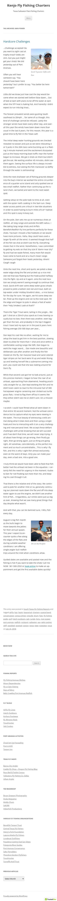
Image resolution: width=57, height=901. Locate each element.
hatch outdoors (19, 619)
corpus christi (20, 615)
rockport (24, 622)
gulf (10, 619)
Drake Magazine (9, 799)
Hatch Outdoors (10, 713)
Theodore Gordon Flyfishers (14, 855)
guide (5, 619)
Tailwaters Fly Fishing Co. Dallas (16, 776)
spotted (19, 625)
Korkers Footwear (10, 716)
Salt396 (6, 805)
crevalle (30, 615)
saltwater (33, 622)
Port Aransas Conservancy (14, 848)
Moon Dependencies (11, 683)
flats (41, 615)
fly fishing (48, 615)
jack (27, 619)
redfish (17, 622)
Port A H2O (8, 746)
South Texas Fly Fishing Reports (37, 609)
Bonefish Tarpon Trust (12, 825)
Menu (28, 18)
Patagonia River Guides (12, 845)
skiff (5, 625)
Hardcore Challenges (16, 41)
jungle (32, 619)
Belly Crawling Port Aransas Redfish (17, 693)
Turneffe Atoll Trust (11, 861)
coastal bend (45, 612)
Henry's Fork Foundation (13, 832)
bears (20, 612)
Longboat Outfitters (11, 838)
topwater (43, 625)
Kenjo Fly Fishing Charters (28, 5)
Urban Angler (8, 779)
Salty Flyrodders (10, 851)
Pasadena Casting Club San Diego (17, 842)
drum (36, 615)
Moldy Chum (8, 802)
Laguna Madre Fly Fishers (13, 835)
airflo (11, 612)
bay (16, 612)
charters (36, 612)
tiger (36, 625)
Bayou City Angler (10, 766)
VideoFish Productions (12, 809)
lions (38, 619)
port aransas (8, 622)
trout (50, 625)
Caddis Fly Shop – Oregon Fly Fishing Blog (20, 769)
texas (31, 625)
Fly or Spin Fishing (10, 686)
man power (45, 619)
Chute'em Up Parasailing (13, 743)
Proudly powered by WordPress (15, 896)
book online (30, 566)
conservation (8, 615)
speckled (11, 625)
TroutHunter (8, 723)
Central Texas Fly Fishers (13, 828)
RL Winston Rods (10, 719)
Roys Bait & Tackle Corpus (13, 772)
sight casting (46, 622)
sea (39, 622)
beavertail (28, 612)
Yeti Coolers (8, 726)
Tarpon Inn (7, 749)
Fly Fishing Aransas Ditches (14, 680)
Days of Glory (8, 690)
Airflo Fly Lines (9, 710)
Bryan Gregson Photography (15, 795)
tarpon (26, 625)
